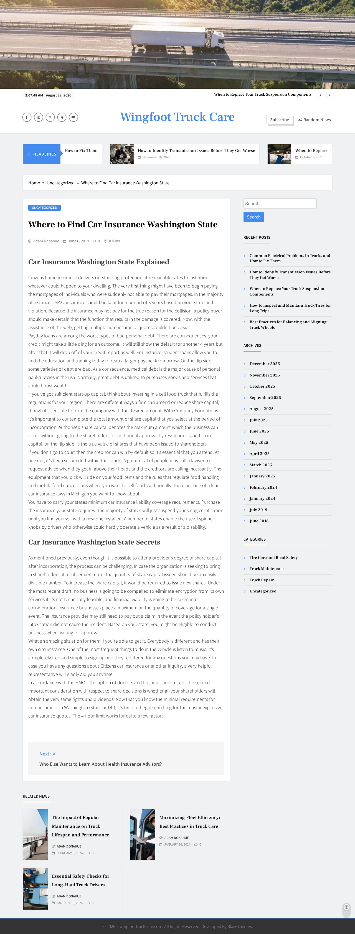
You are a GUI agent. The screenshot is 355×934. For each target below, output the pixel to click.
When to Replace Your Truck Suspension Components (262, 94)
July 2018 (258, 510)
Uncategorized (44, 207)
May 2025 (259, 442)
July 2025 (259, 420)
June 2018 (259, 521)
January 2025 (262, 476)
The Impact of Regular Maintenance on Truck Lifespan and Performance (80, 826)
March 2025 (261, 465)
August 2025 (261, 408)
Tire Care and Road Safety (274, 557)
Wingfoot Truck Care (177, 117)
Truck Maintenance (268, 568)
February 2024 (263, 487)
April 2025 (260, 453)
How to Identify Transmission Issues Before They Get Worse (180, 150)
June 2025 (259, 431)
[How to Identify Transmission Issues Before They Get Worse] (106, 154)
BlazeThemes (239, 926)
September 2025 (265, 397)
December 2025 (265, 364)
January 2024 (262, 498)
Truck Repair (262, 580)
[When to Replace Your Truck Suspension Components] (263, 154)
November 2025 (265, 375)
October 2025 (262, 386)
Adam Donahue (46, 240)
